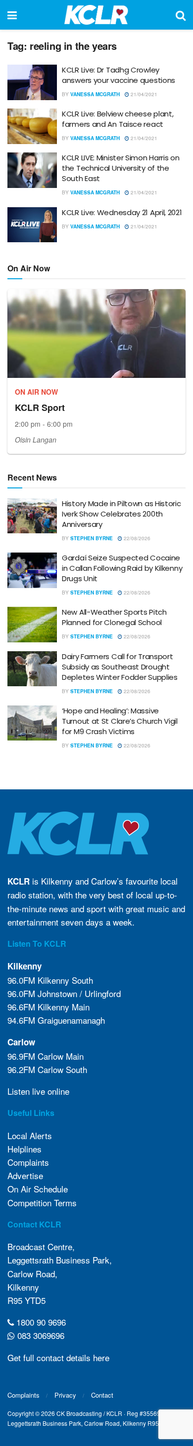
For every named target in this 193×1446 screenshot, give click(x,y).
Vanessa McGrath (95, 94)
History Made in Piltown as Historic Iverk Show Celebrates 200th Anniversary (121, 513)
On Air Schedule (37, 1189)
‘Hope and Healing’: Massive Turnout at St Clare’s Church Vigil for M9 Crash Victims (120, 721)
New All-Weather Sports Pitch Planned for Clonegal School (114, 617)
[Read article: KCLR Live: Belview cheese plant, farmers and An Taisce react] (32, 126)
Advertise (25, 1175)
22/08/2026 (136, 538)
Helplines (24, 1149)
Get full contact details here (58, 1357)
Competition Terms (42, 1202)
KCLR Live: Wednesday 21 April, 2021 (122, 212)
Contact (102, 1395)
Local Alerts (29, 1135)
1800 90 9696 (40, 1322)
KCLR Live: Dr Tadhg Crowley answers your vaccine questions (118, 75)
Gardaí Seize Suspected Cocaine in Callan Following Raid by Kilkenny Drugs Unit (122, 568)
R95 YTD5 (26, 1300)
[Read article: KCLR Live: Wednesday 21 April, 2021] (32, 225)
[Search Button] (181, 15)
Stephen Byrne (91, 538)
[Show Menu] (12, 15)
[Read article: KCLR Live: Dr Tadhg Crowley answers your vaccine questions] (32, 82)
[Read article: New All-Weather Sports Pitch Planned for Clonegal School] (32, 624)
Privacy (65, 1395)
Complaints (28, 1162)
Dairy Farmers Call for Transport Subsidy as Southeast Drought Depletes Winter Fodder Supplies (120, 666)
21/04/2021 (143, 94)
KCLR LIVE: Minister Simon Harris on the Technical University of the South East (121, 168)
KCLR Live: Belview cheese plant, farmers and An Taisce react (117, 119)
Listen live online (38, 1091)
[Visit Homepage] (96, 15)
